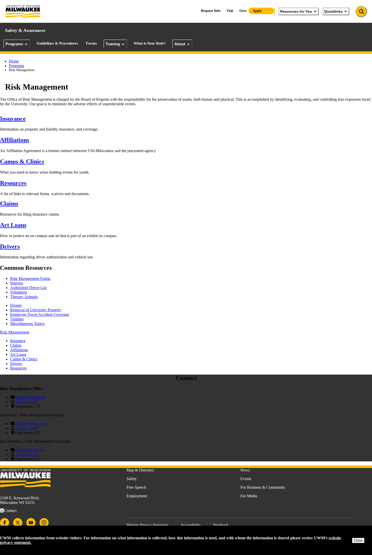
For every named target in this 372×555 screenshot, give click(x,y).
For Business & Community (262, 487)
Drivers (10, 246)
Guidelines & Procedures (57, 43)
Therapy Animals (24, 297)
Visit (229, 11)
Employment (137, 496)
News (245, 470)
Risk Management (14, 332)
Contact (10, 510)
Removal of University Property (35, 310)
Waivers (16, 283)
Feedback (221, 525)
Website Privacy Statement (147, 525)
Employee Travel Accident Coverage (39, 314)
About (179, 44)
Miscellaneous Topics (27, 323)
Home (14, 61)
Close (358, 540)
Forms (91, 43)
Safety (132, 479)
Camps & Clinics (22, 161)
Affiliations (14, 140)
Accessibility (191, 525)
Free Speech (136, 487)
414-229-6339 (26, 402)
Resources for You (296, 11)
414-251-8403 (26, 428)
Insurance (13, 118)
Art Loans (13, 225)
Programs (14, 44)
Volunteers (18, 292)
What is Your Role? (150, 43)
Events (245, 479)
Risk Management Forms (30, 278)
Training (113, 44)
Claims (9, 203)
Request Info (210, 11)
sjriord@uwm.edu (29, 450)
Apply (257, 11)
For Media (248, 496)
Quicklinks (333, 11)
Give (242, 11)
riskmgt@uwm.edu (30, 397)
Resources (13, 183)
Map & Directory (140, 470)
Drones (16, 305)
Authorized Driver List (28, 287)
